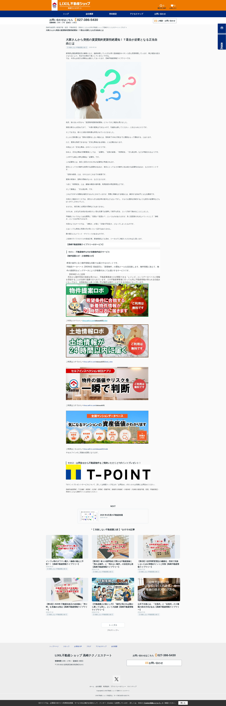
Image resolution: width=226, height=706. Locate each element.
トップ (66, 14)
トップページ (54, 646)
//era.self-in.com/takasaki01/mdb (96, 449)
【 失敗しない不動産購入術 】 (77, 47)
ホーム (92, 686)
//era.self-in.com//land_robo (98, 362)
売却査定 (113, 14)
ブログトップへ (113, 630)
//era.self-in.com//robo (94, 321)
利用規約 (106, 686)
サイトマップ (132, 686)
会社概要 (89, 14)
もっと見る (113, 625)
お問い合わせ (160, 14)
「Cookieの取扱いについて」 (152, 703)
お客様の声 (78, 646)
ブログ (89, 646)
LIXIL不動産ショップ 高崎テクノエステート (83, 655)
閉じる (183, 703)
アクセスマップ (136, 14)
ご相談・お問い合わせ (166, 21)
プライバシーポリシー (118, 686)
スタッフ (66, 646)
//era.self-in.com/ (94, 405)
